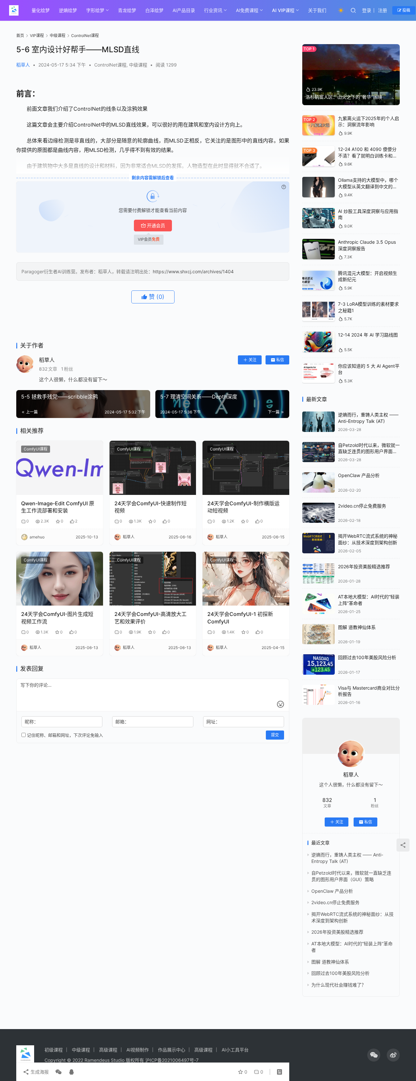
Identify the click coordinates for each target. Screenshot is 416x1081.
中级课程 (138, 65)
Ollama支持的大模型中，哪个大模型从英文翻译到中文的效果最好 (368, 186)
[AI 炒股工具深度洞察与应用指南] (318, 218)
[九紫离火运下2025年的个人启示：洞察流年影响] (318, 125)
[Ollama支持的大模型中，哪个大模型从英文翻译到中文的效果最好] (318, 187)
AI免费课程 (247, 10)
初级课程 (54, 1049)
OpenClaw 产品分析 (359, 475)
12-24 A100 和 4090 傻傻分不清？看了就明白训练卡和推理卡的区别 (367, 155)
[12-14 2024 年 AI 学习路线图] (318, 342)
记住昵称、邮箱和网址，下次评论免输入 (64, 735)
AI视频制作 (137, 1049)
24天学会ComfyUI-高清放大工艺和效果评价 (150, 617)
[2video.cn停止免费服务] (318, 513)
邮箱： (122, 721)
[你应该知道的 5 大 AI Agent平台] (318, 373)
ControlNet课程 (110, 65)
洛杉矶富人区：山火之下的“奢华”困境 (344, 97)
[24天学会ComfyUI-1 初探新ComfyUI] (245, 579)
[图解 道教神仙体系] (318, 634)
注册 (382, 10)
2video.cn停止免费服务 (362, 506)
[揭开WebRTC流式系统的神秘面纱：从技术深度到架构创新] (318, 543)
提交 (275, 734)
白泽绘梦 (154, 10)
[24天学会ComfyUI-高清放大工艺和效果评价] (153, 579)
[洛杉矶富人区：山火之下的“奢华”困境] (351, 74)
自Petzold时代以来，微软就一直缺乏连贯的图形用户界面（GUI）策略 (369, 451)
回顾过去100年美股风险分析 (367, 657)
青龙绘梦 (127, 10)
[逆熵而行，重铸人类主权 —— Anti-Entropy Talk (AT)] (318, 422)
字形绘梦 (95, 10)
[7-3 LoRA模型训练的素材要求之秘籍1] (318, 311)
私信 (280, 359)
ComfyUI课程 (35, 449)
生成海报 (39, 1072)
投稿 (405, 10)
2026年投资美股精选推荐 (364, 566)
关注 (252, 359)
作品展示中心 (171, 1049)
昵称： (31, 721)
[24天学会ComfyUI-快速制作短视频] (153, 468)
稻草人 (23, 65)
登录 (366, 10)
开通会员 (156, 225)
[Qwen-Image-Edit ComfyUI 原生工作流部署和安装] (59, 468)
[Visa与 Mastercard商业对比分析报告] (318, 695)
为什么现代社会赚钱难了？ (338, 985)
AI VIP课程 (283, 10)
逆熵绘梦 (68, 10)
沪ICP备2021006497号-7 (172, 1060)
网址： (213, 721)
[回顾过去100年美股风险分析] (318, 664)
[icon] (373, 1055)
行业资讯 (213, 10)
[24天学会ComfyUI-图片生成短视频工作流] (59, 579)
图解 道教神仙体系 (357, 627)
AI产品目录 (184, 10)
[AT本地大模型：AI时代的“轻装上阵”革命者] (318, 604)
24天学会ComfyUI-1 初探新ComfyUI (240, 617)
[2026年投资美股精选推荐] (318, 573)
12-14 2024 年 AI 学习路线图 (368, 335)
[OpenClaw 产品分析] (318, 482)
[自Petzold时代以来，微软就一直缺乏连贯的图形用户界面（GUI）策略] (318, 452)
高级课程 (108, 1049)
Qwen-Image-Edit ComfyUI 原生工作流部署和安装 (57, 507)
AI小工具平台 (235, 1049)
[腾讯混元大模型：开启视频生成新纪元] (318, 280)
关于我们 (317, 10)
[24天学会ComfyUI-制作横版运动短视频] (245, 468)
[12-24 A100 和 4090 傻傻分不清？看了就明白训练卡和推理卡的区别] (318, 156)
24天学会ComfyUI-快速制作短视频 (150, 507)
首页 (20, 35)
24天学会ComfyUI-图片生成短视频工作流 (57, 617)
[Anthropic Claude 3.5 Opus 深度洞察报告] (318, 249)
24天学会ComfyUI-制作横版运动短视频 (243, 507)
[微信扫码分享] (58, 1072)
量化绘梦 (41, 10)
